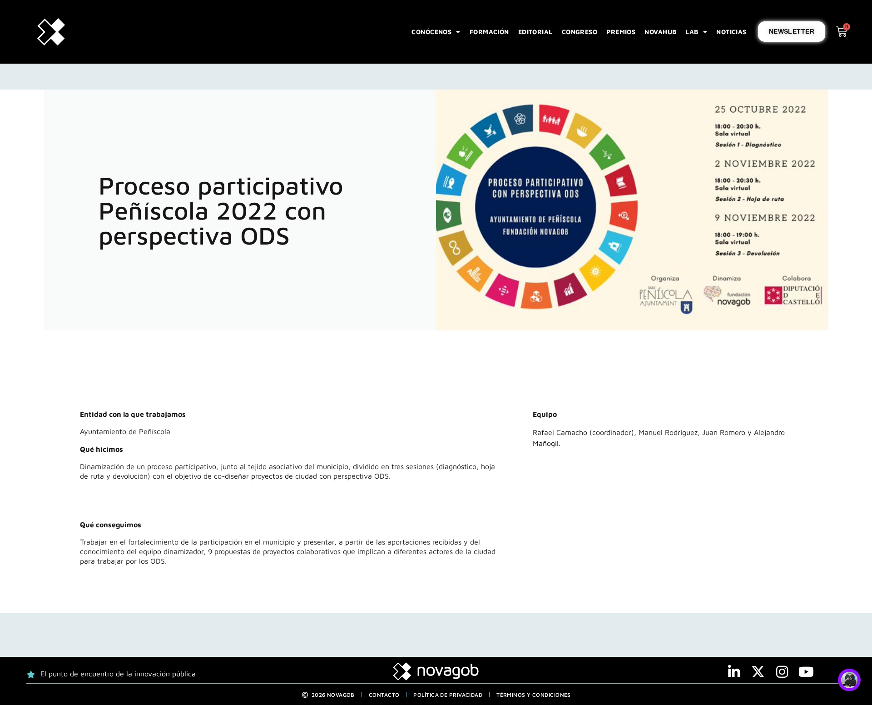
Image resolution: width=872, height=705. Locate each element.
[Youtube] (806, 672)
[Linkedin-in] (734, 672)
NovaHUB (660, 31)
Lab (691, 31)
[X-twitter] (758, 672)
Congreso (580, 31)
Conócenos (431, 31)
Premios (620, 31)
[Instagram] (782, 672)
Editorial (535, 31)
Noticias (731, 31)
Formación (489, 31)
